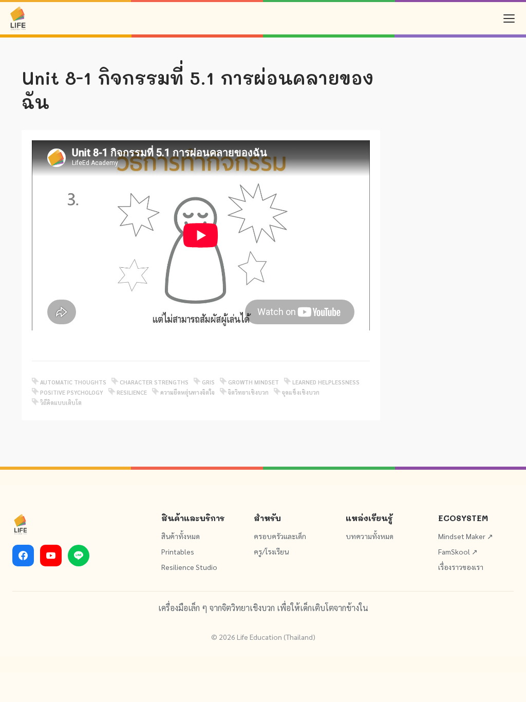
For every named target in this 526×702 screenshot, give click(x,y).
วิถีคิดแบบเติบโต (61, 403)
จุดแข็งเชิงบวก (301, 392)
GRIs (208, 382)
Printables (177, 551)
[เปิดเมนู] (509, 18)
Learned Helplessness (326, 382)
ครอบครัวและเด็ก (280, 536)
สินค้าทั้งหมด (180, 536)
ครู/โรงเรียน (271, 551)
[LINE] (78, 555)
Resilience (132, 392)
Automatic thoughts (73, 382)
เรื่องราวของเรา (460, 566)
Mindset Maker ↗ (465, 536)
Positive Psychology (71, 392)
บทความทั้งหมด (369, 536)
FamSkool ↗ (458, 551)
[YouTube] (51, 555)
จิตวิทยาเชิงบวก (248, 392)
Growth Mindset (253, 382)
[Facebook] (23, 555)
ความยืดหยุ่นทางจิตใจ (187, 392)
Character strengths (154, 382)
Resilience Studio (189, 566)
